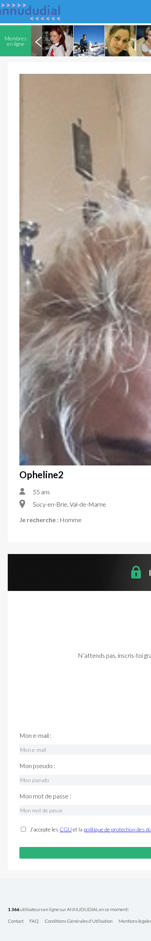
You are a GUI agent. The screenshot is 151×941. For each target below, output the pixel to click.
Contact (16, 921)
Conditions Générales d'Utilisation (79, 921)
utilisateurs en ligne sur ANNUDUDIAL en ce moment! (68, 909)
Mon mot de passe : (45, 796)
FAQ (34, 921)
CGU (66, 829)
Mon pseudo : (37, 766)
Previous (38, 40)
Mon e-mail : (35, 735)
